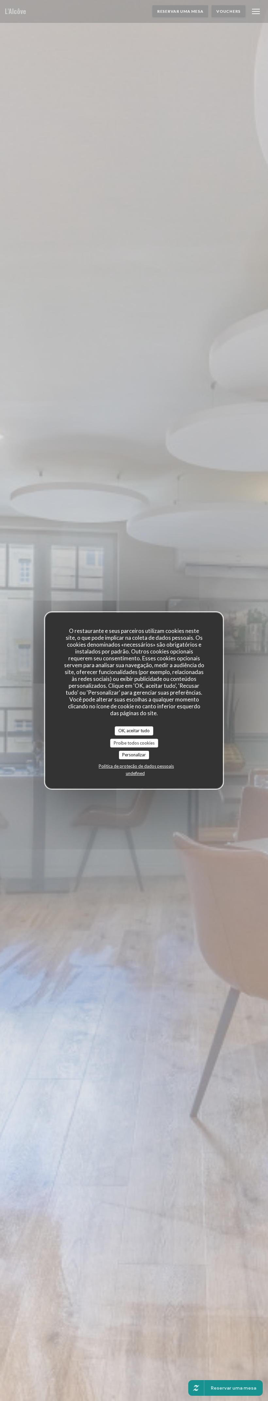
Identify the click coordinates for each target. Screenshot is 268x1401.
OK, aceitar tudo (134, 730)
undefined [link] (135, 773)
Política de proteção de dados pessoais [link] (136, 766)
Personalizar (134, 754)
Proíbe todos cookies (134, 743)
